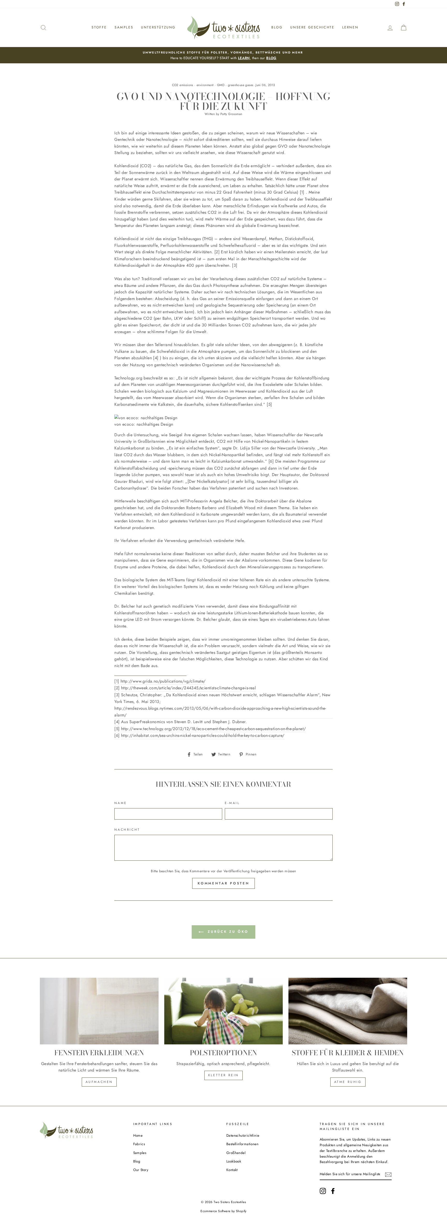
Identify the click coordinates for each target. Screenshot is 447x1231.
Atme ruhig (348, 1082)
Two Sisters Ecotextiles (230, 1202)
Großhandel (235, 1152)
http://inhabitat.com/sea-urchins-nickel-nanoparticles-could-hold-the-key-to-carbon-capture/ (202, 735)
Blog (276, 27)
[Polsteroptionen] (223, 1011)
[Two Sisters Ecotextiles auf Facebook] (333, 1191)
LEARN (244, 57)
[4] (155, 358)
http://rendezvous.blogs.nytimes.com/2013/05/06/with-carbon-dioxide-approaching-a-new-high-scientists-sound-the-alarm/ (220, 711)
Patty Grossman (231, 114)
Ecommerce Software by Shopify (223, 1211)
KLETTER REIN (223, 1075)
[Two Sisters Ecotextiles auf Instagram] (323, 1191)
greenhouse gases (240, 85)
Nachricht (127, 829)
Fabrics (139, 1143)
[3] (234, 265)
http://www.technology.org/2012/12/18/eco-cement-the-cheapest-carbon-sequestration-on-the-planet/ (213, 729)
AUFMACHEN (99, 1082)
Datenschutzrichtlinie (242, 1135)
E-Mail (232, 803)
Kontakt (232, 1169)
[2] (217, 252)
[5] (269, 404)
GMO (221, 85)
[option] (223, 55)
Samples (124, 27)
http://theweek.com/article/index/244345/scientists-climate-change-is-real (188, 688)
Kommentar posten (223, 883)
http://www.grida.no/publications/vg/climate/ (163, 681)
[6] (271, 461)
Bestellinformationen (242, 1143)
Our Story (140, 1169)
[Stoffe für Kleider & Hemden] (347, 1011)
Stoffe (99, 27)
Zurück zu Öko (227, 931)
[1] (302, 192)
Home (138, 1135)
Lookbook (233, 1161)
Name (120, 803)
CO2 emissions (182, 85)
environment (205, 85)
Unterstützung (158, 27)
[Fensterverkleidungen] (99, 1011)
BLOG (271, 57)
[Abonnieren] (388, 1174)
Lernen (350, 27)
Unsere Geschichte (312, 27)
